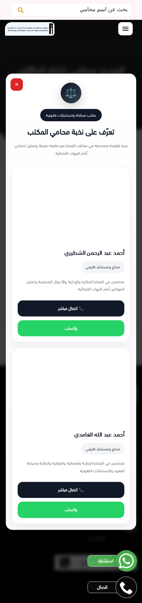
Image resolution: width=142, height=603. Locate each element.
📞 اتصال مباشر (71, 308)
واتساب (71, 328)
